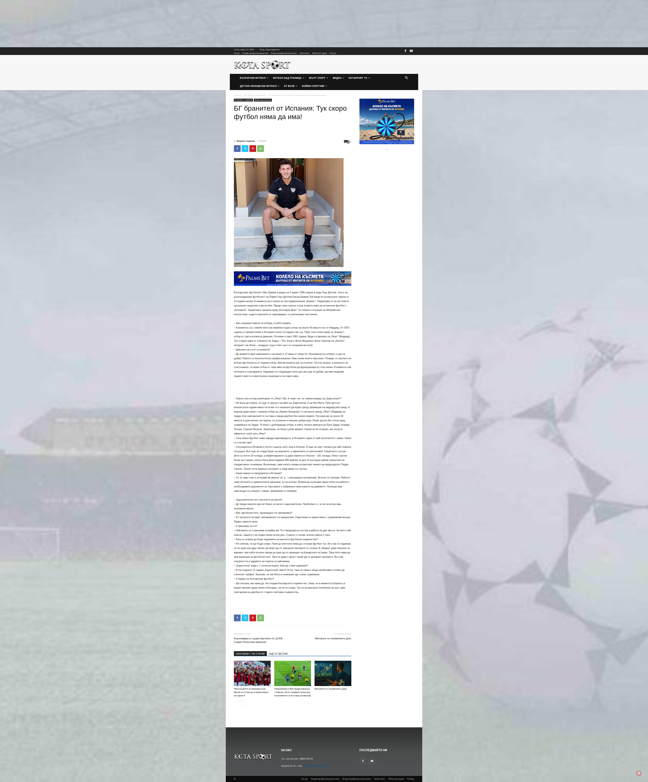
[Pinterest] (252, 148)
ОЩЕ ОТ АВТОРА (278, 653)
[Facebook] (405, 51)
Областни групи (396, 778)
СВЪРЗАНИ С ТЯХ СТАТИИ (250, 653)
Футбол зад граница (263, 100)
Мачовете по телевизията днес (333, 638)
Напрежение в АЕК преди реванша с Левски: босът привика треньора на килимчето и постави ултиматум (292, 692)
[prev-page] (236, 702)
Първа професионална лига (325, 778)
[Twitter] (245, 148)
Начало (237, 95)
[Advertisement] (101, 23)
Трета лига (379, 778)
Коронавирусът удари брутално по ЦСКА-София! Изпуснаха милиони (258, 640)
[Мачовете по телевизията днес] (333, 673)
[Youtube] (411, 51)
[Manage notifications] (639, 773)
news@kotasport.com (315, 765)
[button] (406, 78)
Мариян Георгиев (246, 141)
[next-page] (241, 702)
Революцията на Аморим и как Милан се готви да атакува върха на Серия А (251, 692)
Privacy (410, 778)
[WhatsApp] (260, 148)
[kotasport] (262, 64)
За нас (304, 778)
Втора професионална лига (357, 778)
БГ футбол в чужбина (255, 95)
